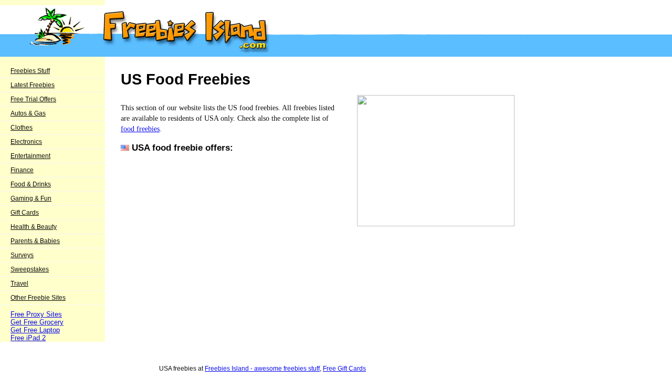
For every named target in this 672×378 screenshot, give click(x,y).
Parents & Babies (35, 241)
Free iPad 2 (28, 338)
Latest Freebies (32, 85)
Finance (22, 170)
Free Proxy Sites (36, 314)
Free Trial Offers (33, 99)
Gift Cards (24, 212)
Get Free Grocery (37, 322)
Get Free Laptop (35, 330)
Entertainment (30, 156)
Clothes (21, 127)
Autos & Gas (28, 113)
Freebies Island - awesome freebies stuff (262, 368)
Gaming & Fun (30, 198)
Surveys (22, 255)
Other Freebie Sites (38, 297)
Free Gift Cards (344, 368)
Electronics (26, 141)
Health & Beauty (33, 226)
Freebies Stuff (30, 71)
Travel (19, 283)
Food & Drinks (30, 184)
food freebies (140, 128)
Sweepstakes (29, 269)
